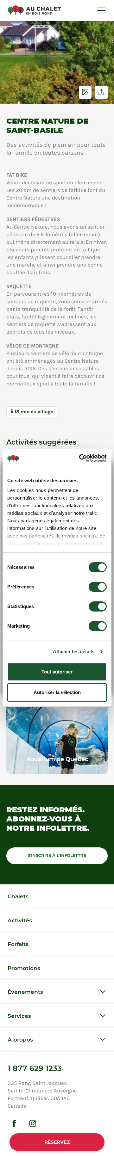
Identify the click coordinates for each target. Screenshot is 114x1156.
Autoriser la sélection (57, 692)
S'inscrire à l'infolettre (57, 855)
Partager (101, 92)
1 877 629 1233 (35, 1068)
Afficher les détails (74, 651)
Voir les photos (85, 92)
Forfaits (18, 944)
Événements (25, 992)
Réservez (57, 1142)
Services (19, 1016)
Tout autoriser (57, 671)
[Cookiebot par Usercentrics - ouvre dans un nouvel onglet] (80, 458)
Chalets (18, 896)
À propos (20, 1039)
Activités (20, 920)
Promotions (24, 968)
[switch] (98, 587)
